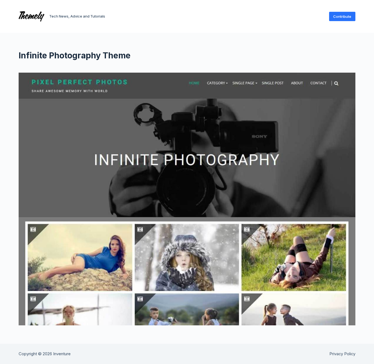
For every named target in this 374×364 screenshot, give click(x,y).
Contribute (342, 16)
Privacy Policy (342, 353)
